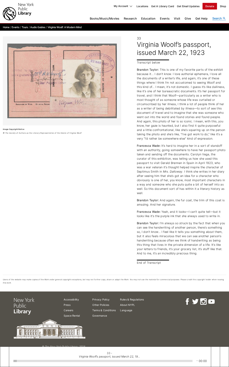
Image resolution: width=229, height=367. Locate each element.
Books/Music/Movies (105, 18)
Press (67, 304)
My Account (121, 6)
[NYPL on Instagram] (203, 302)
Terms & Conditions (104, 310)
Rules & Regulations (132, 299)
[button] (4, 357)
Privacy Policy (100, 299)
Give (188, 18)
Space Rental (72, 315)
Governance (99, 315)
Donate (209, 6)
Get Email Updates (188, 6)
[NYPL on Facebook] (187, 302)
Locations (142, 6)
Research (130, 18)
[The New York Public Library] (18, 11)
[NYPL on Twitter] (195, 302)
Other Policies (100, 304)
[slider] (103, 361)
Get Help (201, 18)
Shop (223, 6)
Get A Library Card (162, 6)
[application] (114, 357)
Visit (177, 18)
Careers (68, 310)
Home (6, 27)
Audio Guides (37, 27)
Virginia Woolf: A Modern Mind (65, 27)
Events (165, 18)
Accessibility (71, 299)
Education (148, 18)
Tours (25, 27)
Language (126, 310)
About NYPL (127, 304)
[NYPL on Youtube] (211, 302)
